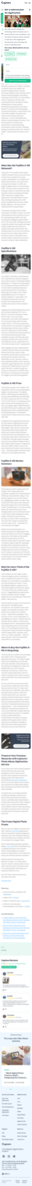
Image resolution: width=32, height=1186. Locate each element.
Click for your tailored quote (17, 80)
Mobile (8, 71)
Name (7, 65)
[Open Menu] (29, 3)
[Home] (8, 3)
